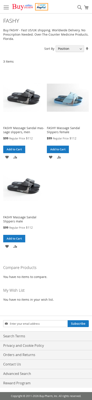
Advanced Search (17, 373)
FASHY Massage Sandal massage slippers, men (23, 130)
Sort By (49, 49)
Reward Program (17, 383)
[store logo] (30, 7)
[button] (7, 157)
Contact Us (12, 364)
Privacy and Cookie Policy (23, 345)
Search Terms (14, 336)
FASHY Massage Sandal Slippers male (19, 219)
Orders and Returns (19, 354)
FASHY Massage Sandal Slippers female (63, 130)
